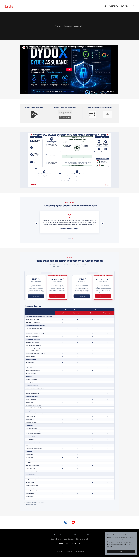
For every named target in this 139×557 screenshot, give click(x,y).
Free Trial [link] (113, 6)
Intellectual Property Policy (82, 535)
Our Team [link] (125, 6)
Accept (121, 551)
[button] (133, 6)
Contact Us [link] (75, 543)
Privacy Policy (53, 535)
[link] (8, 6)
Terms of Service (65, 535)
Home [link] (103, 6)
